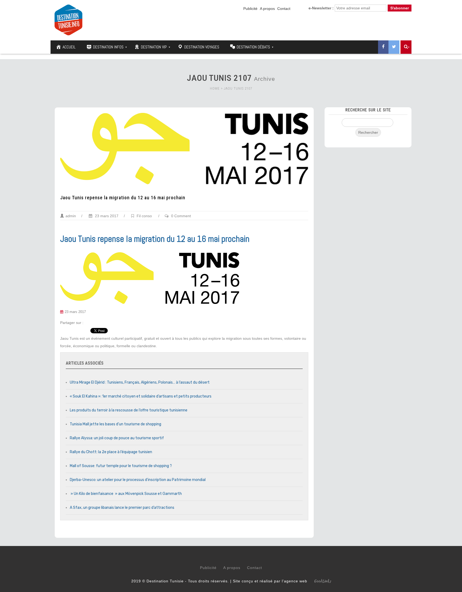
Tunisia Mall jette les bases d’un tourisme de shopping (115, 424)
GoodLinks (322, 581)
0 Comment (181, 216)
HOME (215, 88)
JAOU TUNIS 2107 (238, 88)
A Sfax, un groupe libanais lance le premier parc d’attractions (122, 507)
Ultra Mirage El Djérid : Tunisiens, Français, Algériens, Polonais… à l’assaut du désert (140, 382)
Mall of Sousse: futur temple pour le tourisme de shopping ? (121, 466)
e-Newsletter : (321, 8)
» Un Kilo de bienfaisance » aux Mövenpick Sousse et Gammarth (126, 493)
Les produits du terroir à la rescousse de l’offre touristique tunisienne (128, 410)
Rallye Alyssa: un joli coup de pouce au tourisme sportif (117, 438)
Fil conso (144, 216)
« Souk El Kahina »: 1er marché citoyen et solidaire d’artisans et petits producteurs (140, 396)
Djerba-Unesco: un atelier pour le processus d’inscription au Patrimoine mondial (138, 480)
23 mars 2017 (106, 216)
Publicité (250, 8)
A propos (267, 8)
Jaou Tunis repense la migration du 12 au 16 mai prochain (122, 197)
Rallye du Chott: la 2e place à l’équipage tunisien (111, 452)
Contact (283, 8)
